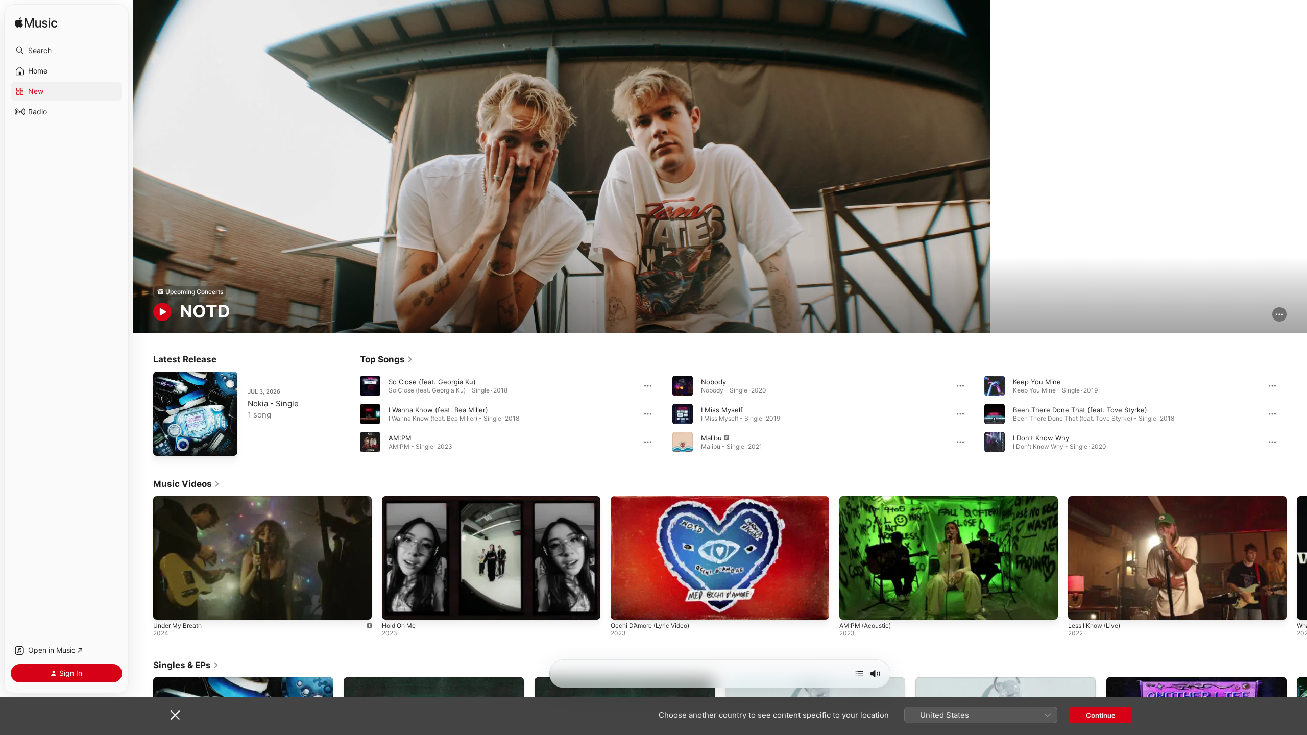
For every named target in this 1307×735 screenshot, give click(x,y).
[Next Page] (1297, 414)
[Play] (162, 312)
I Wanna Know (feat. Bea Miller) (438, 410)
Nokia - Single (273, 403)
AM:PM (400, 438)
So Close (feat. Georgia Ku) (432, 382)
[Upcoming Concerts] (190, 291)
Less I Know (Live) (1094, 625)
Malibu (711, 438)
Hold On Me (399, 625)
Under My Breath (177, 625)
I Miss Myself (722, 410)
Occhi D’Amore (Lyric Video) (650, 625)
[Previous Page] (350, 414)
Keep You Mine (1037, 382)
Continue (1101, 715)
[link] (386, 359)
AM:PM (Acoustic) (865, 625)
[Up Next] (859, 674)
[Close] (175, 715)
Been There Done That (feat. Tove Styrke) (1080, 410)
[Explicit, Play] (682, 442)
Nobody (713, 382)
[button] (66, 50)
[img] (36, 23)
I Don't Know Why (1041, 438)
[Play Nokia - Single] (166, 443)
